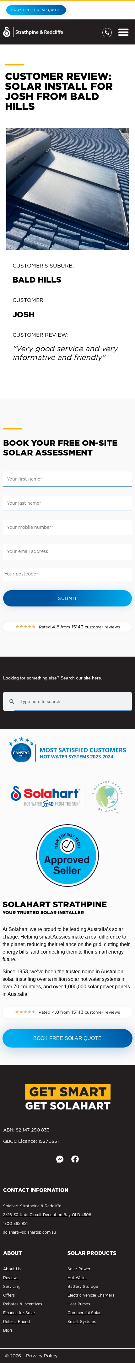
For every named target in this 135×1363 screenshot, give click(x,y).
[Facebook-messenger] (60, 1159)
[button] (123, 31)
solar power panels (109, 986)
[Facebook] (75, 1159)
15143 (96, 1012)
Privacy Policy (42, 1355)
